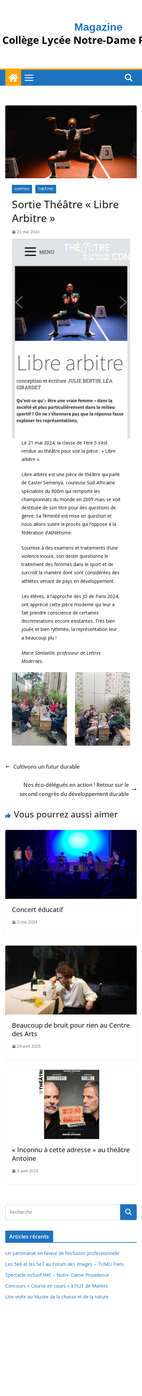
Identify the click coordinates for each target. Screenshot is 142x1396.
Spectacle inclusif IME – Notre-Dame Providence (57, 1275)
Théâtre (45, 189)
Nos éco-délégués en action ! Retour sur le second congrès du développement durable (74, 789)
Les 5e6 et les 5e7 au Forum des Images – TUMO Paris (64, 1264)
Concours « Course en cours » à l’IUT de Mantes (56, 1286)
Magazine (98, 27)
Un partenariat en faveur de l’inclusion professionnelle (62, 1253)
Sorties (22, 189)
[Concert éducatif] (71, 834)
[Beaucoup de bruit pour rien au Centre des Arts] (71, 950)
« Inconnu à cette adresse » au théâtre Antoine (71, 1154)
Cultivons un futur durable (46, 766)
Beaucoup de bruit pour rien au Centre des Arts (71, 1029)
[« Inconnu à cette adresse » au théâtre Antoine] (71, 1074)
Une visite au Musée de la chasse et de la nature (57, 1297)
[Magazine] (13, 78)
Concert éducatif (37, 909)
